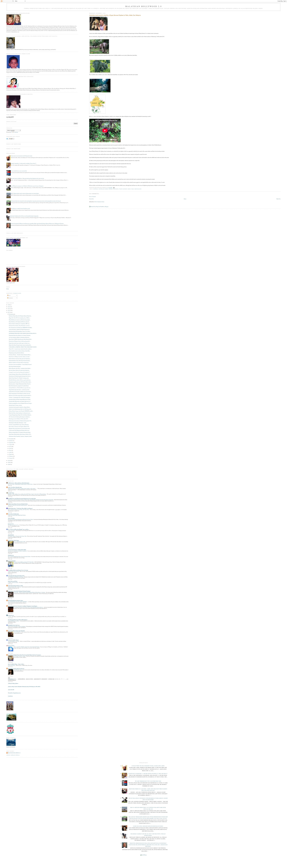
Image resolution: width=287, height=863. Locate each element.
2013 (9, 308)
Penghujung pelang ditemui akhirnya (16, 352)
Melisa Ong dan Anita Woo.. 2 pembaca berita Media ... (20, 368)
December (11, 314)
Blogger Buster (11, 645)
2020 (9, 304)
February (11, 456)
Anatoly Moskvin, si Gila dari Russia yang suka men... (20, 387)
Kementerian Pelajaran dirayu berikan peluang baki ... (20, 341)
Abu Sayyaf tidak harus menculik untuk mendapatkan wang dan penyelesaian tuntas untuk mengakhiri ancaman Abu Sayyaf (35, 201)
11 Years (9, 616)
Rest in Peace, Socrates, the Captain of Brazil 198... (19, 426)
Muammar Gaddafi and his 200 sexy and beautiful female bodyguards (24, 216)
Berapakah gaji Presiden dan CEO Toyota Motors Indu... (20, 382)
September (11, 442)
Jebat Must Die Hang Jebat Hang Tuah (16, 575)
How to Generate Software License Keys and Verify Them (18, 509)
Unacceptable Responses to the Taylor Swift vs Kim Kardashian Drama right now (28, 607)
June (10, 448)
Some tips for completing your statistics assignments (17, 550)
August (10, 444)
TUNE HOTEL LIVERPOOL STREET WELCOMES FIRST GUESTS (22, 347)
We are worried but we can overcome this (18, 171)
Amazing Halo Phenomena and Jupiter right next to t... (20, 401)
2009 (9, 462)
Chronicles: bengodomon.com (14, 693)
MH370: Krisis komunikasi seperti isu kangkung (17, 626)
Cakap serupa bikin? (11, 530)
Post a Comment (92, 196)
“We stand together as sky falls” (14, 641)
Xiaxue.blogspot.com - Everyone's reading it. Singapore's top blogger (22, 606)
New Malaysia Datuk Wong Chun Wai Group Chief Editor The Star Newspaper (24, 655)
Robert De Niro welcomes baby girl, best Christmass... (19, 358)
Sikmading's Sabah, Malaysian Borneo (16, 668)
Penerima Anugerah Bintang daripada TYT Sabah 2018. (24, 562)
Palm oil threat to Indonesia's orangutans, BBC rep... (19, 323)
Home (185, 199)
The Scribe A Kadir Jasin (13, 514)
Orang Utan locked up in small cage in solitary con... (19, 343)
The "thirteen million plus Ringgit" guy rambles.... (18, 529)
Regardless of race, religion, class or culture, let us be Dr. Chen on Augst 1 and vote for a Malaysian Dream (27, 494)
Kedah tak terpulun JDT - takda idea (14, 586)
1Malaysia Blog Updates (13, 683)
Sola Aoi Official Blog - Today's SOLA (16, 664)
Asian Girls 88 (11, 689)
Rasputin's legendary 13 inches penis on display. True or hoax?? (23, 163)
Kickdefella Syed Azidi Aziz (14, 625)
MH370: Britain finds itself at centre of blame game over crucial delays (24, 193)
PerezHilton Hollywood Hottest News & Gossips (18, 570)
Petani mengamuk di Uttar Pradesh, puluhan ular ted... (20, 393)
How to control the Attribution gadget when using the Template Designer (27, 646)
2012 (9, 310)
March (10, 454)
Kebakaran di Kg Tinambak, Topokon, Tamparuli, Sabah (20, 436)
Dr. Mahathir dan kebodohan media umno (15, 576)
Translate (16, 132)
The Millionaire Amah (18, 669)
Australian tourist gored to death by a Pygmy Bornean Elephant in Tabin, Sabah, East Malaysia (115, 15)
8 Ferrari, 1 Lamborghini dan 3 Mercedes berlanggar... (19, 397)
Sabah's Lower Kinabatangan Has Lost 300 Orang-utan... (20, 409)
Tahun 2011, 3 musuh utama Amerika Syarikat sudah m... (20, 349)
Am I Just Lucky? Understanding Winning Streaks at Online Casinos (20, 484)
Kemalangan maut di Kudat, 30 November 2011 (18, 418)
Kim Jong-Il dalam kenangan (15, 366)
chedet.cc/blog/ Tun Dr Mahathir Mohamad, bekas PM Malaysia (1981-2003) (24, 686)
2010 (9, 460)
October (11, 440)
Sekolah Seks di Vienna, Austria (15, 405)
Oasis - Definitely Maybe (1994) (20, 541)
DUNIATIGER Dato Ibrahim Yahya (15, 600)
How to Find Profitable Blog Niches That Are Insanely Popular (19, 556)
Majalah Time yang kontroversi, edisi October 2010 (19, 428)
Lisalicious (10, 696)
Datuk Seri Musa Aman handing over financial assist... (20, 413)
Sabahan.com (11, 555)
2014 (9, 306)
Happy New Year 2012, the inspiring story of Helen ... (19, 318)
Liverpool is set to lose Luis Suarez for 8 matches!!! (19, 372)
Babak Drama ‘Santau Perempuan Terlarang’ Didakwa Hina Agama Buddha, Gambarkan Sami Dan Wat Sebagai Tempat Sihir (30, 499)
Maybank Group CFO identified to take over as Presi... (20, 331)
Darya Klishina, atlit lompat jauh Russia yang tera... (19, 321)
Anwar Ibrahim (11, 518)
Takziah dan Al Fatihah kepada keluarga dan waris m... (20, 376)
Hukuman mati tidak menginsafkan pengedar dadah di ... (20, 395)
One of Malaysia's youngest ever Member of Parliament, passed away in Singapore (26, 186)
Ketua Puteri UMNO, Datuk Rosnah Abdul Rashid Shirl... (20, 339)
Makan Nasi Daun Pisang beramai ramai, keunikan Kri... (20, 345)
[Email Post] (113, 187)
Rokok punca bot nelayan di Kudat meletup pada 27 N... (20, 420)
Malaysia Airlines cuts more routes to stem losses (19, 362)
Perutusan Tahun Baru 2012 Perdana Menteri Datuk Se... (20, 316)
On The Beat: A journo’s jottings (20, 656)
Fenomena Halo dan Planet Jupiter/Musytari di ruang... (20, 399)
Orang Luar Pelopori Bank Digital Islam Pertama (17, 515)
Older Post (278, 199)
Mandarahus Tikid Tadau (13, 540)
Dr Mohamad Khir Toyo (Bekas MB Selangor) (17, 619)
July (10, 446)
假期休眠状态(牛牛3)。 (12, 679)
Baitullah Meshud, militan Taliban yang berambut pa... (20, 380)
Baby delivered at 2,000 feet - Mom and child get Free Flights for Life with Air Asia (27, 178)
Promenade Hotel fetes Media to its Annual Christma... (20, 335)
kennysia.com (11, 615)
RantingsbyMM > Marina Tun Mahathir (16, 630)
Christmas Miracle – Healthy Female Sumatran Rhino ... (20, 354)
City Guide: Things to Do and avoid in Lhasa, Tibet (17, 536)
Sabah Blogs (17, 293)
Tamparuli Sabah (11, 560)
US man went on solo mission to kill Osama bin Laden (21, 156)
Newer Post (91, 199)
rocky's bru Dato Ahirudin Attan (15, 487)
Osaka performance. (11, 665)
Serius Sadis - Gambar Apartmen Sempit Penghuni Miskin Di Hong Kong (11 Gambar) (29, 592)
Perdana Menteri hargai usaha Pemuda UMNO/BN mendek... (21, 411)
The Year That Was (17, 632)
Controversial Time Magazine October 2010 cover (19, 430)
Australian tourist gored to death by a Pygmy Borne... (19, 407)
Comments (10, 298)
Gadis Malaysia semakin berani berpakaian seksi (20, 208)
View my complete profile (12, 755)
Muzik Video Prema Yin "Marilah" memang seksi (19, 378)
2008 (9, 464)
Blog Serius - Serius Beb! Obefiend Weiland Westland (19, 591)
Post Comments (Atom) (99, 201)
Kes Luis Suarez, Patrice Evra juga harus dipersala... (19, 370)
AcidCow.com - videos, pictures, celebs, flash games (18, 483)
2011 (9, 312)
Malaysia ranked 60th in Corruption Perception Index (20, 432)
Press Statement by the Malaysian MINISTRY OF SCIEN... (20, 327)
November (11, 438)
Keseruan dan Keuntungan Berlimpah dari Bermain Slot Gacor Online (20, 519)
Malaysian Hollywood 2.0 (143, 6)
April (10, 452)
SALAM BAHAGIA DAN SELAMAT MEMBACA (18, 601)
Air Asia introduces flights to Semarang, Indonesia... (19, 337)
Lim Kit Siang (11, 492)
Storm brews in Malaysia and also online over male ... (19, 356)
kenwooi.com (11, 523)
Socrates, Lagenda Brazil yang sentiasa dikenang (19, 424)
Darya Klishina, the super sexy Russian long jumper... (19, 319)
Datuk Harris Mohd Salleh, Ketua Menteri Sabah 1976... (20, 434)
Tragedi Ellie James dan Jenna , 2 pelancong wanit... (19, 389)
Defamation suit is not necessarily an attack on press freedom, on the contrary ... (22, 488)
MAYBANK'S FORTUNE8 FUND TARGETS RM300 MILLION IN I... (23, 333)
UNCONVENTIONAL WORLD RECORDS (17, 549)
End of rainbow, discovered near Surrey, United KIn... (19, 351)
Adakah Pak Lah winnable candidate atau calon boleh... (20, 391)
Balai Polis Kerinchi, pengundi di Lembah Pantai (19, 385)
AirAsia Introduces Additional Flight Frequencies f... (19, 329)
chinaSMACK (11, 535)
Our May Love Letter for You (13, 525)
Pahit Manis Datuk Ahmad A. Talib (15, 585)
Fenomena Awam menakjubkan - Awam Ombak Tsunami (20, 364)
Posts (9, 295)
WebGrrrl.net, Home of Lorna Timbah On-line (18, 504)
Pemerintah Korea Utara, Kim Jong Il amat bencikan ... (20, 360)
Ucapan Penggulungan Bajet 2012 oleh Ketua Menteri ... (20, 415)
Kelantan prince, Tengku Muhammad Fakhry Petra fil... (20, 384)
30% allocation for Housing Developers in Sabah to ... (19, 417)
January (11, 458)
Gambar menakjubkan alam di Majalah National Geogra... (20, 403)
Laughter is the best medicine (13, 582)
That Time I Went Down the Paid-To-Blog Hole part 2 (18, 505)
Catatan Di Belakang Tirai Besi (13, 620)
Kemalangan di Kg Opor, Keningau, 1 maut (17, 422)
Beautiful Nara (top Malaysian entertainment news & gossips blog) (22, 498)
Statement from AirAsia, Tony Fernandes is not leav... (19, 325)
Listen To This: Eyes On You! (13, 571)
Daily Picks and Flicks (12, 581)
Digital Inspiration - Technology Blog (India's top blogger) (20, 508)
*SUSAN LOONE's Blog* (13, 640)
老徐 (9, 677)
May (10, 450)
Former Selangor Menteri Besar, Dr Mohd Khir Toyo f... (20, 374)
